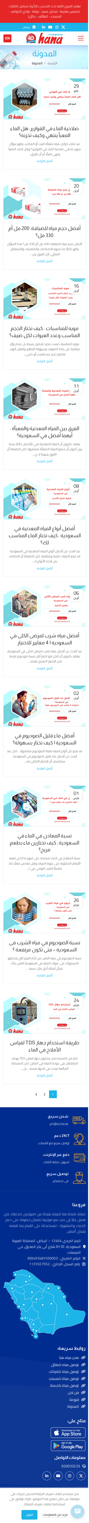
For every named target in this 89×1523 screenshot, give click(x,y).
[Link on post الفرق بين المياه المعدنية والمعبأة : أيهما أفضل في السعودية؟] (44, 398)
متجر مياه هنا (69, 1357)
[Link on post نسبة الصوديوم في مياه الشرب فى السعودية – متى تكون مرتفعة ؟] (44, 913)
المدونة (73, 1406)
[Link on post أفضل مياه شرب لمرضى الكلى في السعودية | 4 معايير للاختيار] (44, 606)
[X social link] (63, 27)
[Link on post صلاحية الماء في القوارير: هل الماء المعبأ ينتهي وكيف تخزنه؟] (44, 98)
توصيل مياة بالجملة (64, 1385)
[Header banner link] (44, 11)
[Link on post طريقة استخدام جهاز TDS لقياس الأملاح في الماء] (44, 1013)
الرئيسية (52, 63)
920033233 (70, 1466)
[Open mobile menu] (81, 38)
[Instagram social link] (57, 27)
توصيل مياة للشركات (64, 1371)
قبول (29, 1514)
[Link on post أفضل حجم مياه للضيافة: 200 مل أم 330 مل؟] (44, 198)
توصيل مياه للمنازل (65, 1364)
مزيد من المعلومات (55, 1514)
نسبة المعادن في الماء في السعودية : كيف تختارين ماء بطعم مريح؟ (44, 843)
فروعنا (74, 1399)
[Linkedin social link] (43, 27)
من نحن (73, 1392)
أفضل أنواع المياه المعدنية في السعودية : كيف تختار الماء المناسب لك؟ (44, 535)
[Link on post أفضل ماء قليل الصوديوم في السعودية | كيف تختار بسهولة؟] (44, 706)
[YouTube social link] (50, 27)
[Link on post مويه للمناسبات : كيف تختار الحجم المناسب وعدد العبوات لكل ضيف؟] (44, 298)
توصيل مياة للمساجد (64, 1378)
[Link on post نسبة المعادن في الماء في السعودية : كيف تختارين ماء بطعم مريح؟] (44, 806)
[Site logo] (44, 38)
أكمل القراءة (44, 161)
